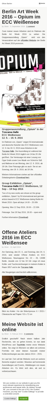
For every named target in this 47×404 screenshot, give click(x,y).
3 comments (28, 334)
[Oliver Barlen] (8, 3)
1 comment (30, 26)
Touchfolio (21, 345)
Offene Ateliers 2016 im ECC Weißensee (19, 237)
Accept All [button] (23, 398)
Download (23, 217)
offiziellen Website (28, 40)
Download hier (23, 178)
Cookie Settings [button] (10, 398)
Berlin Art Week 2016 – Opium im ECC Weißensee (21, 17)
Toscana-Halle (10, 132)
